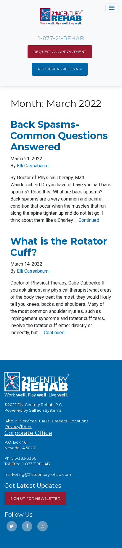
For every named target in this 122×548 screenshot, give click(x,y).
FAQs (44, 421)
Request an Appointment (59, 51)
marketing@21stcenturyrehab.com (37, 474)
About (11, 421)
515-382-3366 (23, 458)
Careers (59, 421)
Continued (88, 220)
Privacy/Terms (18, 426)
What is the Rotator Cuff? (58, 246)
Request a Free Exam (59, 69)
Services (28, 421)
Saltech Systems (45, 410)
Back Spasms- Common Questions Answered (59, 136)
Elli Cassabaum (33, 166)
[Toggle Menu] (111, 8)
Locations (79, 421)
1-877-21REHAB (36, 464)
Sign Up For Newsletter (35, 498)
